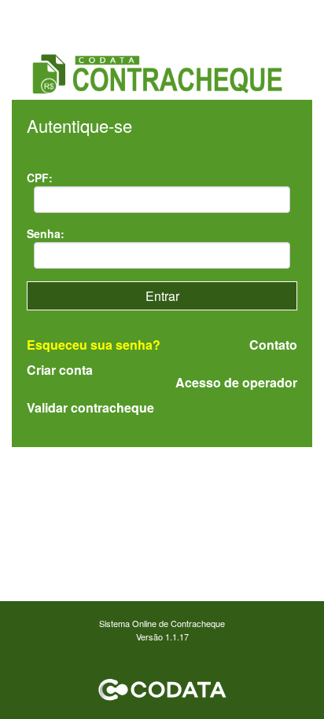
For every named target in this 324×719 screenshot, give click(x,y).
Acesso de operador (236, 382)
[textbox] (162, 199)
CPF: (40, 177)
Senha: (45, 233)
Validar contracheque (90, 407)
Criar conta (60, 370)
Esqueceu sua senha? (93, 345)
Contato (273, 345)
